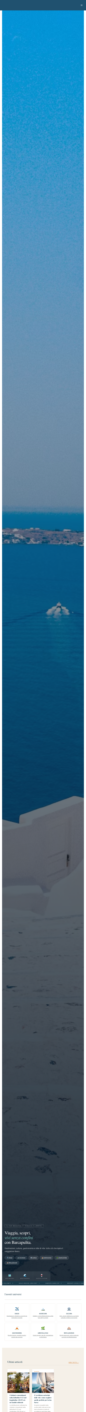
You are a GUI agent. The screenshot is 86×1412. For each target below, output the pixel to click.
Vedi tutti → (74, 1362)
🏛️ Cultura (33, 1257)
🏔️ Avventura (21, 1257)
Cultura (13, 1371)
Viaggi (36, 1371)
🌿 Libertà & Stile (61, 1257)
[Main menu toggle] (81, 5)
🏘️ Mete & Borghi (12, 1262)
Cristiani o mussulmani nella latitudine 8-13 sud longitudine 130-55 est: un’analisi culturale (18, 1399)
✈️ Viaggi (9, 1257)
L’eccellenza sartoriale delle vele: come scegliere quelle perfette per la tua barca (42, 1399)
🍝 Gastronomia (46, 1257)
